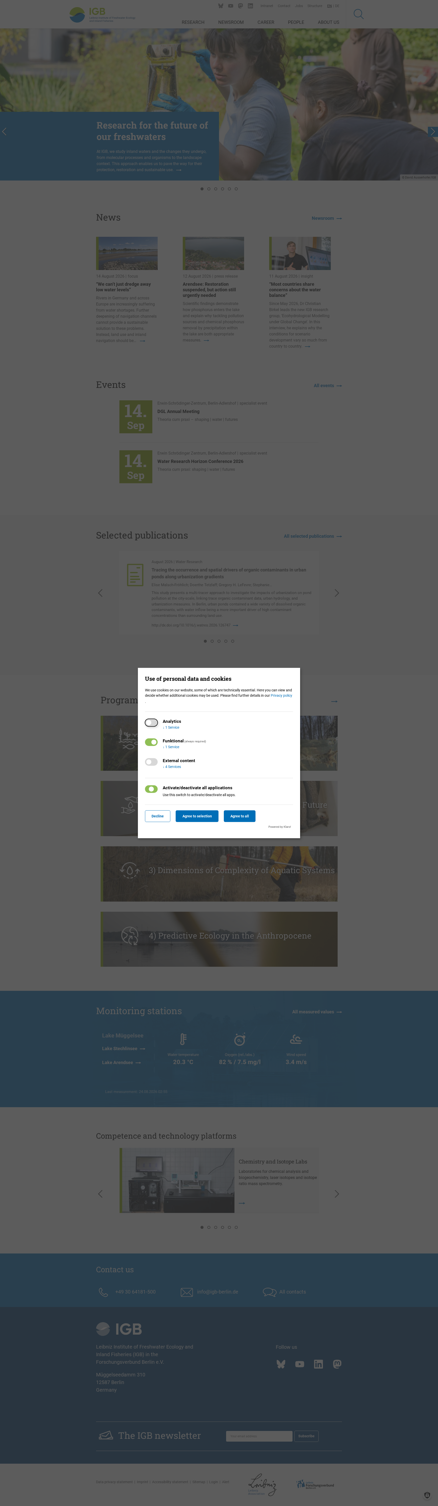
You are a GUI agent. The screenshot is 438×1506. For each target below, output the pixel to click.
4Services (172, 767)
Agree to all (239, 816)
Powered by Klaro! (279, 827)
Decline (158, 816)
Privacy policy (281, 695)
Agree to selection (197, 816)
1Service (171, 727)
